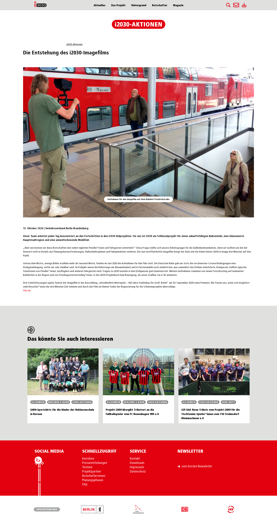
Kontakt (135, 458)
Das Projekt (118, 5)
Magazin (178, 5)
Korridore (88, 458)
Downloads (137, 463)
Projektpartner (91, 471)
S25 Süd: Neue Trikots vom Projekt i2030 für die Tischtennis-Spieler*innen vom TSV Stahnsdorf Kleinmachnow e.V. (210, 414)
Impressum (137, 467)
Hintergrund (138, 5)
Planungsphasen (92, 480)
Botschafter (159, 5)
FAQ (84, 484)
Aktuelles (99, 5)
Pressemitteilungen (94, 463)
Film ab (26, 290)
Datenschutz (138, 471)
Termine (87, 467)
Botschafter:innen (93, 476)
